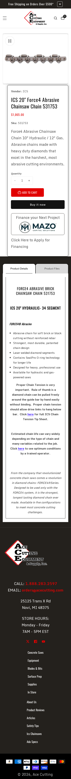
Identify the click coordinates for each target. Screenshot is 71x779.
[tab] (19, 268)
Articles (31, 718)
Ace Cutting (43, 774)
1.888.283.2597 (41, 584)
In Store (32, 692)
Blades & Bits (35, 668)
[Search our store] (55, 18)
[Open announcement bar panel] (60, 4)
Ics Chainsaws (34, 733)
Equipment (33, 660)
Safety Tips (33, 726)
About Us (31, 702)
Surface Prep (35, 676)
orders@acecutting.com (42, 590)
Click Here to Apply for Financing (30, 243)
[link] (35, 553)
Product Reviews (35, 710)
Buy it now (38, 204)
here (30, 414)
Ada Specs (32, 741)
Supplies (32, 684)
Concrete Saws (36, 652)
